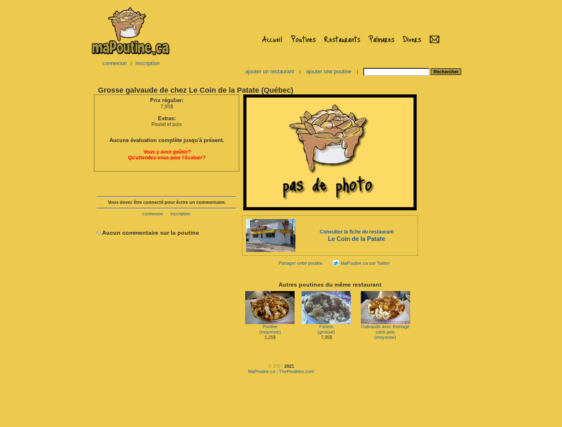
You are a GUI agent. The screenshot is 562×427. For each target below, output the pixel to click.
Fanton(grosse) (326, 329)
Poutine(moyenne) (270, 329)
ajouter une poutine (328, 71)
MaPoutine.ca (261, 371)
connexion (114, 63)
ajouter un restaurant (269, 71)
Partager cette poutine (301, 263)
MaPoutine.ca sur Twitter (365, 263)
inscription (147, 63)
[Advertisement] (444, 216)
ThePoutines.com (296, 371)
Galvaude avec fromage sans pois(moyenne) (385, 332)
